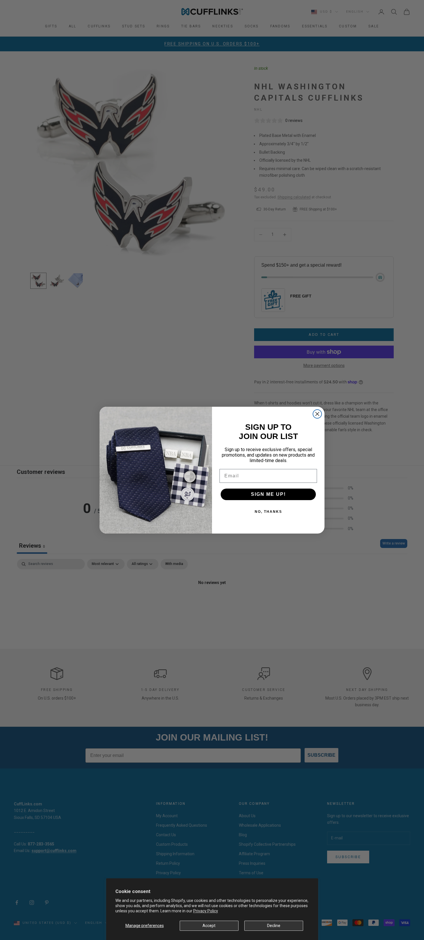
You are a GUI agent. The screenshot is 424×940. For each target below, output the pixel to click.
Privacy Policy (205, 911)
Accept (208, 925)
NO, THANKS (268, 512)
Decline (273, 925)
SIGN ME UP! (268, 494)
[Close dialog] (317, 414)
